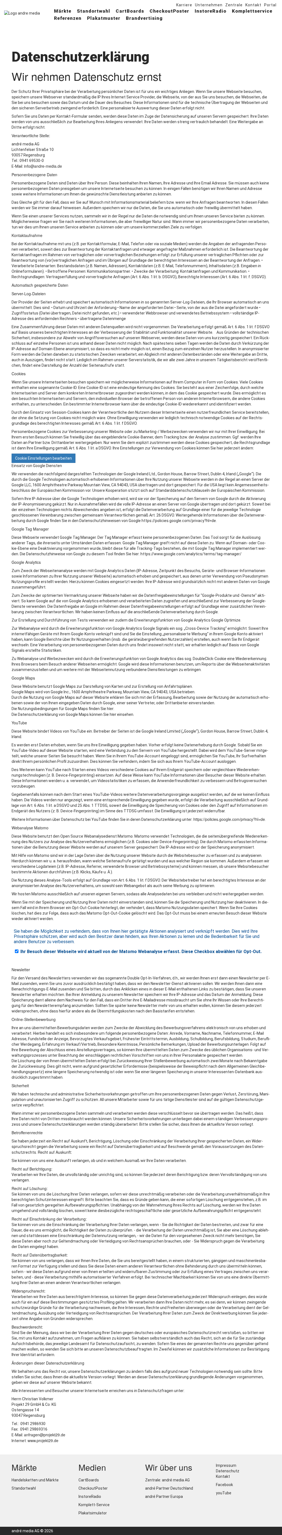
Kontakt (253, 5)
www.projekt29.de (43, 1440)
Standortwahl (93, 11)
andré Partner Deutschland (169, 1488)
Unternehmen (209, 5)
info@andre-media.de (43, 166)
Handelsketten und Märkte (35, 1480)
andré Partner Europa (164, 1496)
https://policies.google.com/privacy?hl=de (229, 819)
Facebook (224, 1484)
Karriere (184, 5)
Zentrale (234, 5)
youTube (223, 1493)
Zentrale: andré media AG (167, 1480)
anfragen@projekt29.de (44, 1434)
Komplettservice (252, 11)
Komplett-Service (94, 1505)
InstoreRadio (210, 11)
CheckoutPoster (169, 11)
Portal (270, 5)
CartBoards (130, 11)
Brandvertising (144, 18)
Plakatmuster (103, 18)
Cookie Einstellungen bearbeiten (43, 458)
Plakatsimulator (92, 1513)
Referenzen (68, 18)
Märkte (62, 11)
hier (110, 708)
